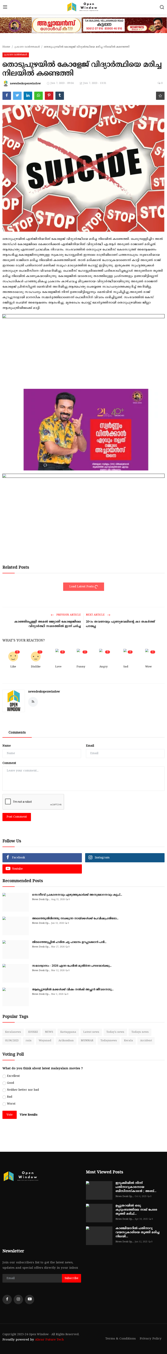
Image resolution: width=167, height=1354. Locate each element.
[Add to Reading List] (160, 96)
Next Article (95, 615)
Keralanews (13, 1032)
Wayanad (45, 1040)
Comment (9, 763)
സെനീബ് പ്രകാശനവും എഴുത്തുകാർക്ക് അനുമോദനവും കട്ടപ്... (77, 895)
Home (6, 47)
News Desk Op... (41, 899)
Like (13, 666)
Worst (11, 1104)
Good (10, 1083)
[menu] (5, 7)
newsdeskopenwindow (44, 692)
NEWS (49, 1032)
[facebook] (7, 1299)
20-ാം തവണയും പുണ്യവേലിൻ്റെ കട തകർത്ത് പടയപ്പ (120, 624)
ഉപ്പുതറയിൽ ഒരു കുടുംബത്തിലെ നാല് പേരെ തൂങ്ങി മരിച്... (136, 1210)
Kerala (128, 1040)
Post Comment (17, 817)
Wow (148, 666)
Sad (125, 666)
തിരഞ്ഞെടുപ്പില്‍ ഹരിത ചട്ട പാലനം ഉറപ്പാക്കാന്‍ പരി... (69, 942)
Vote (10, 1115)
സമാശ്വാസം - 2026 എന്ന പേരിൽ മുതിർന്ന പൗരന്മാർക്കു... (71, 966)
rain (29, 1040)
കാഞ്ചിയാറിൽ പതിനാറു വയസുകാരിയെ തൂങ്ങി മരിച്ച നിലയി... (137, 1232)
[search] (162, 7)
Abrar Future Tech (49, 1340)
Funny (81, 666)
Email (90, 746)
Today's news (115, 1032)
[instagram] (18, 1299)
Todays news (140, 1032)
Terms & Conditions (120, 1339)
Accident (146, 1040)
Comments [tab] (17, 733)
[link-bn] (83, 385)
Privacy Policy (151, 1339)
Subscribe (71, 1278)
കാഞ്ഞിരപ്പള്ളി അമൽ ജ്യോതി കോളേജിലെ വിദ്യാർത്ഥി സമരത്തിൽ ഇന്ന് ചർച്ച (47, 624)
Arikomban (66, 1040)
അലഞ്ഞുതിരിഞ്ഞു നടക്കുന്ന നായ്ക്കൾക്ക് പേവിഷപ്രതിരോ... (75, 918)
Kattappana (68, 1032)
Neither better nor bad (23, 1090)
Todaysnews (108, 1040)
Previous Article (68, 615)
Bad (9, 1097)
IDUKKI (33, 1032)
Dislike (36, 666)
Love (58, 666)
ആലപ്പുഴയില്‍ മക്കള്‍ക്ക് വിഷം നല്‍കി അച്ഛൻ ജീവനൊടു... (72, 989)
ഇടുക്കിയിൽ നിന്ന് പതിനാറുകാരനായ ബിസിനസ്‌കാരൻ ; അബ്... (135, 1187)
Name (6, 746)
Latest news (91, 1032)
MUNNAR (87, 1040)
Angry (103, 666)
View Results (28, 1115)
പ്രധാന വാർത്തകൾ (27, 47)
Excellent (13, 1076)
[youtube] (29, 1299)
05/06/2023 (12, 1040)
